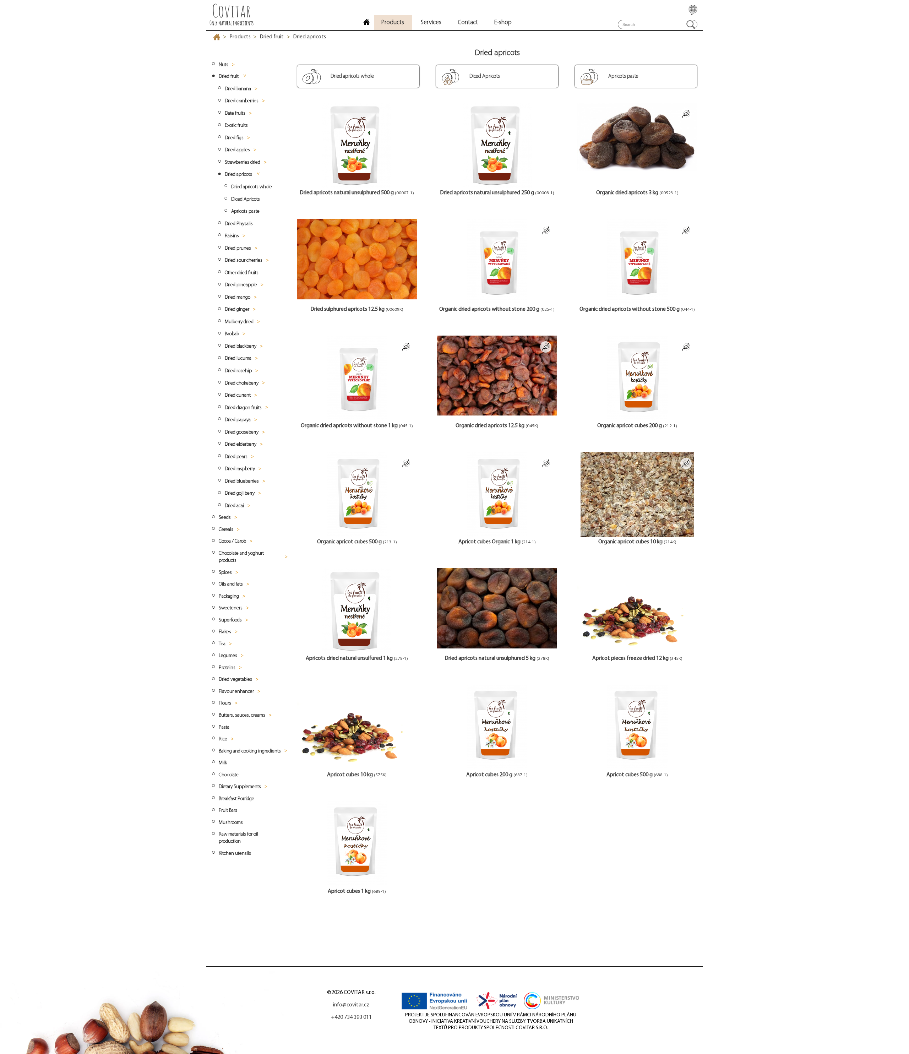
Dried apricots (309, 37)
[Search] (690, 24)
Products (240, 37)
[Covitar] (366, 23)
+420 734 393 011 (351, 1017)
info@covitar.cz (351, 1005)
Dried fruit (272, 37)
